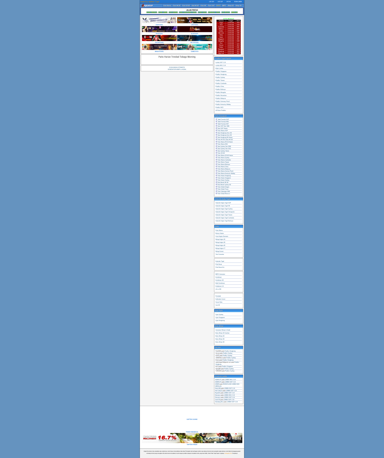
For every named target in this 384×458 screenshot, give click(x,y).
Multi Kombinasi (220, 283)
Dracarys (217, 395)
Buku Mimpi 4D (220, 342)
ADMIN (217, 384)
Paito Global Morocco (223, 193)
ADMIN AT (218, 379)
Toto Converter (220, 254)
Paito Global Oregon (223, 187)
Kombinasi (219, 277)
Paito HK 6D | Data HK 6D (225, 139)
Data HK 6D (195, 5)
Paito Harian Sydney (223, 180)
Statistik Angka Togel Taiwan (224, 215)
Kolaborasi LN (220, 286)
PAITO (218, 5)
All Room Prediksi (221, 110)
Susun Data (219, 302)
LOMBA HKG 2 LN (230, 379)
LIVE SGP (220, 1)
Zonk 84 (217, 399)
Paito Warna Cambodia (224, 160)
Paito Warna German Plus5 (225, 171)
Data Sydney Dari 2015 (224, 148)
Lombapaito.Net (228, 453)
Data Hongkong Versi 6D (224, 135)
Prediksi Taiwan (220, 80)
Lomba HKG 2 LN (221, 65)
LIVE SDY (211, 1)
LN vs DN (218, 289)
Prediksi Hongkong (221, 74)
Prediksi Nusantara (221, 95)
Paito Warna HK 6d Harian (225, 142)
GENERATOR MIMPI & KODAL (177, 69)
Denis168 (217, 388)
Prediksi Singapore (221, 71)
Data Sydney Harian (223, 151)
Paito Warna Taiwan (223, 162)
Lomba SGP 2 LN (221, 62)
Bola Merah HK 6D (222, 182)
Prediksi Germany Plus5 (223, 101)
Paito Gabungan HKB (223, 191)
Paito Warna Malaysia (223, 169)
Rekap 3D (239, 5)
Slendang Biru (219, 402)
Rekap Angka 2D (220, 239)
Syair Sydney (219, 314)
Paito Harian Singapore (224, 178)
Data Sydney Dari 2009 (224, 146)
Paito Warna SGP (222, 130)
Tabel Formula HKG (223, 121)
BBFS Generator (220, 274)
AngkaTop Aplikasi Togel (149, 1)
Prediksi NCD (219, 107)
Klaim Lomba (219, 68)
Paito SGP (211, 5)
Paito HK (203, 5)
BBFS (224, 5)
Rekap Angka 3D (220, 242)
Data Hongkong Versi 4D (224, 133)
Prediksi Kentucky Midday (223, 104)
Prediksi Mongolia (221, 92)
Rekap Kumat (219, 251)
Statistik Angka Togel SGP (223, 203)
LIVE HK (228, 1)
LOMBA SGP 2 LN (230, 382)
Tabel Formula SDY (223, 124)
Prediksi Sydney (220, 77)
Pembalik (218, 296)
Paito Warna (167, 5)
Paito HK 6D (176, 5)
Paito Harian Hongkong (224, 175)
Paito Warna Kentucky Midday (226, 173)
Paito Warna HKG (222, 144)
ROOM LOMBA (238, 1)
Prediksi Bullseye (221, 89)
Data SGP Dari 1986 (223, 126)
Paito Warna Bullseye (223, 164)
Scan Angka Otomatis (222, 236)
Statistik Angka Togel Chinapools (225, 212)
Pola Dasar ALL (220, 267)
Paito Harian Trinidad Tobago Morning (177, 56)
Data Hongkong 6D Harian (224, 137)
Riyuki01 (217, 393)
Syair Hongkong (220, 320)
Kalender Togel (220, 261)
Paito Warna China (222, 166)
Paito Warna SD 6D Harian (225, 155)
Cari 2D (218, 305)
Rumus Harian (220, 233)
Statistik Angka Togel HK (223, 206)
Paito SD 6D (186, 5)
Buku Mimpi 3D (220, 339)
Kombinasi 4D (220, 280)
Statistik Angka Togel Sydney (224, 209)
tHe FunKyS (218, 390)
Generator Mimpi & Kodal (223, 330)
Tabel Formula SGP (223, 119)
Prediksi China (220, 86)
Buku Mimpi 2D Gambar (222, 333)
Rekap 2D (231, 5)
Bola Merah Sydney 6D (224, 184)
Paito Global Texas (222, 189)
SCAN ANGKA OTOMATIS (177, 67)
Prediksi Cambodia (221, 83)
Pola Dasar (219, 264)
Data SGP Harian (222, 128)
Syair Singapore (220, 317)
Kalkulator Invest (220, 299)
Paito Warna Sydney (223, 157)
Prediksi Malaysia (221, 98)
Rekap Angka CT (220, 248)
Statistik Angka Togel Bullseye (224, 221)
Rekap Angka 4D (220, 245)
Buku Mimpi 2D (220, 336)
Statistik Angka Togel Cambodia (225, 218)
